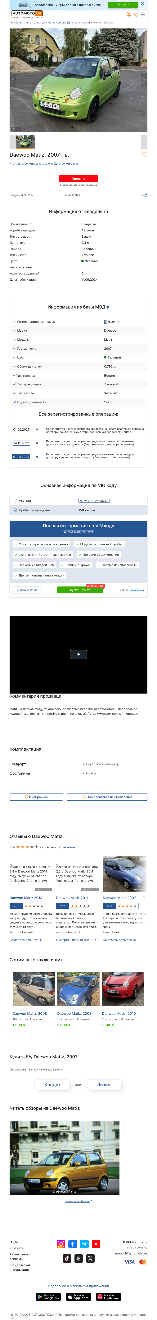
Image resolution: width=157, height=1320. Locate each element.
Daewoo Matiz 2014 (26, 898)
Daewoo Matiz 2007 (119, 898)
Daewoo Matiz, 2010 (119, 1013)
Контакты (17, 1248)
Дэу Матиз (48, 22)
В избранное (38, 797)
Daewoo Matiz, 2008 (30, 1013)
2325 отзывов (65, 847)
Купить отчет (86, 589)
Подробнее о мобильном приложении (78, 1286)
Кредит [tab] (53, 1084)
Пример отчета (28, 589)
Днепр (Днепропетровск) (74, 22)
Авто (28, 22)
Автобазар (16, 22)
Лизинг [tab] (104, 1084)
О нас (14, 1242)
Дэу (36, 22)
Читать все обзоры (77, 1201)
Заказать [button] (123, 4)
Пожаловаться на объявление (109, 797)
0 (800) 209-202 (135, 1242)
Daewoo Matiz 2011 (72, 898)
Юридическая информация (20, 1267)
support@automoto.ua (131, 1253)
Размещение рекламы (19, 1256)
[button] (143, 14)
